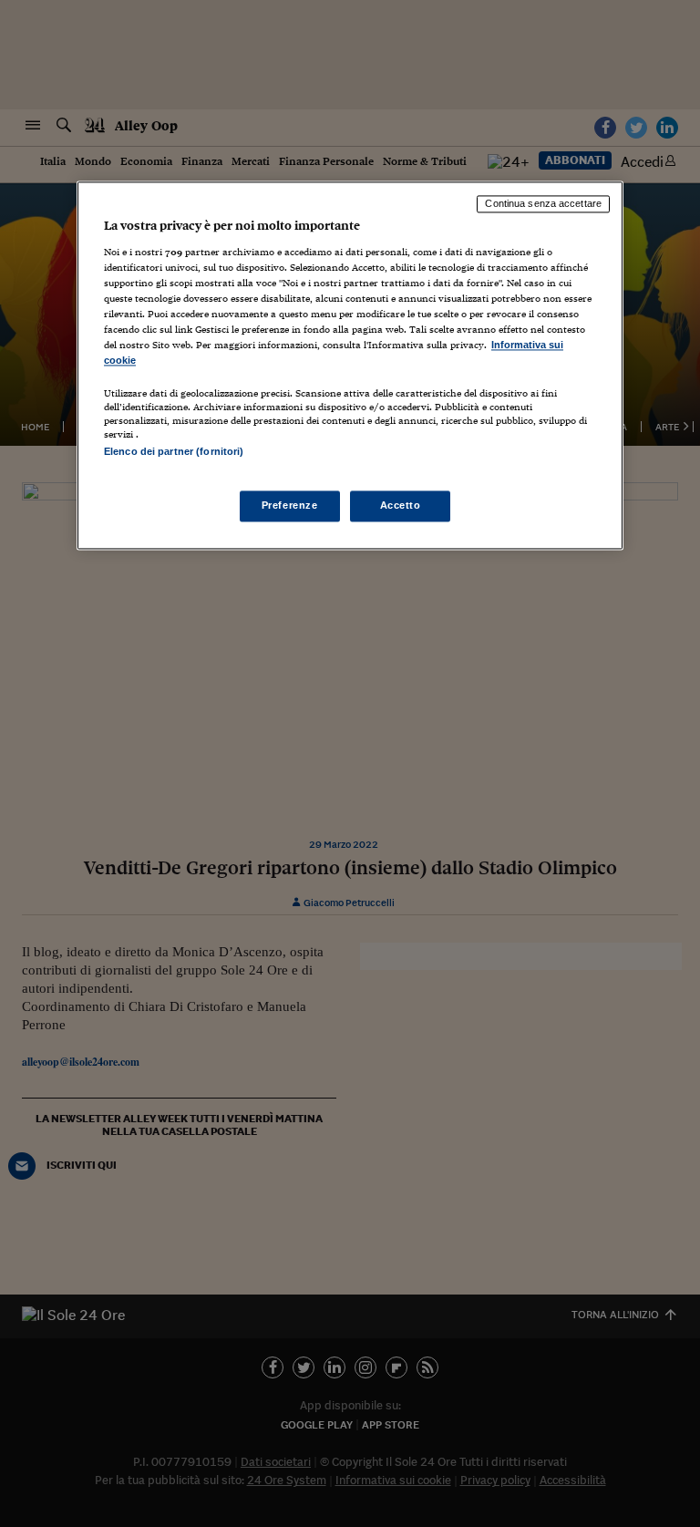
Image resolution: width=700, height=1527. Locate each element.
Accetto (400, 505)
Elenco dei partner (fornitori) (173, 452)
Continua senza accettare (543, 204)
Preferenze (290, 505)
